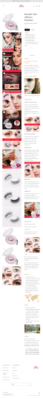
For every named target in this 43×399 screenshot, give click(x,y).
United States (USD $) (8, 394)
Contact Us (15, 370)
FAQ (13, 373)
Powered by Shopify (37, 395)
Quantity (25, 45)
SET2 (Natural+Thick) (30, 37)
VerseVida (32, 395)
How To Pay (15, 375)
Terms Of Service (6, 377)
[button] (3, 6)
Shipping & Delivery (5, 374)
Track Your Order (6, 379)
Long (27, 32)
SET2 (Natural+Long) (30, 35)
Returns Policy (6, 370)
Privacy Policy (6, 367)
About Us (14, 367)
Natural (27, 29)
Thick (33, 29)
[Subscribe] (31, 384)
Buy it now (32, 55)
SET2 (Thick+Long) (30, 40)
